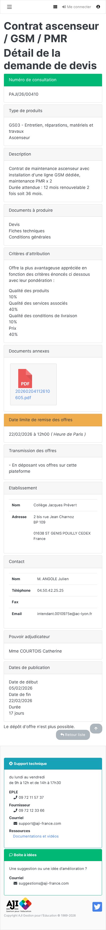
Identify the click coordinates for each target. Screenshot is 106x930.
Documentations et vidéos (36, 836)
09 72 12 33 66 (31, 810)
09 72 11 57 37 (31, 797)
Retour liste (74, 735)
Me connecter (78, 7)
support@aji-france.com (40, 823)
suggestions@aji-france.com (44, 883)
